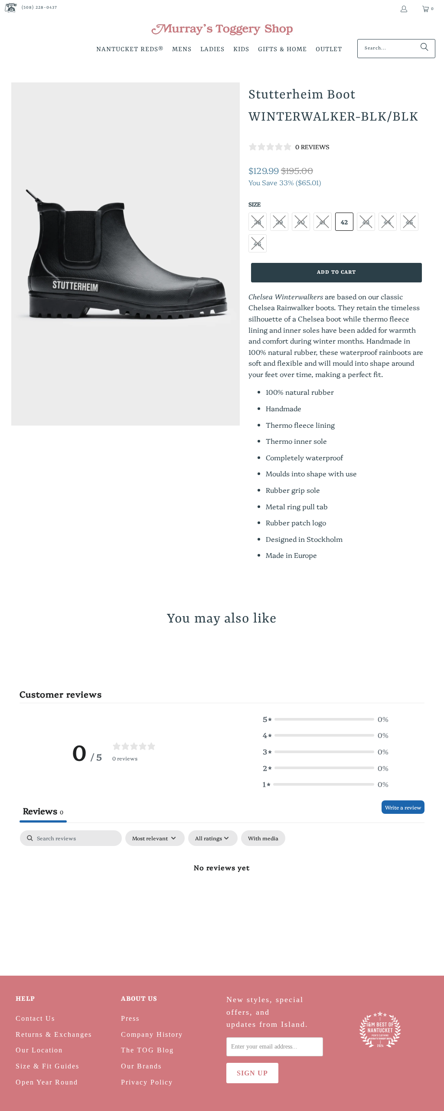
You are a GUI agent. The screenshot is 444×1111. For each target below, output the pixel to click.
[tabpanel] (222, 896)
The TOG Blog (147, 1050)
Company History (152, 1034)
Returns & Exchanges (54, 1034)
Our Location (39, 1050)
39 (279, 222)
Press (130, 1018)
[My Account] (403, 9)
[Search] (424, 48)
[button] (129, 50)
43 (365, 222)
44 (388, 222)
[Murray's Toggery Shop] (222, 30)
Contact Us (35, 1018)
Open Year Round (47, 1082)
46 (257, 243)
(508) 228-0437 (39, 7)
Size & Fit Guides (47, 1066)
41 (323, 222)
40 (301, 222)
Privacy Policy (147, 1082)
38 (257, 222)
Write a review (403, 807)
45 (409, 222)
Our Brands (141, 1066)
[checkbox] (263, 838)
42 (344, 222)
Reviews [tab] (43, 810)
